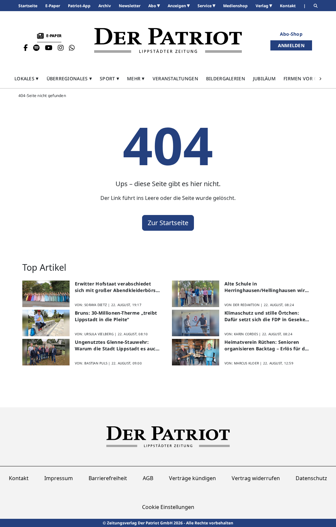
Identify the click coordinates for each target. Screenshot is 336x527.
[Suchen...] (316, 6)
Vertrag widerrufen (256, 478)
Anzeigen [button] (177, 6)
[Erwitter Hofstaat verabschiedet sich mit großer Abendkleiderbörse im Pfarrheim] (46, 294)
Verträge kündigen (192, 478)
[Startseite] (168, 40)
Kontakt (19, 478)
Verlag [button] (262, 6)
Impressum (58, 478)
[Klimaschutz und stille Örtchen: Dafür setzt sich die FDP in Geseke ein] (195, 323)
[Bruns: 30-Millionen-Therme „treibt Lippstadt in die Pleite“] (46, 323)
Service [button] (205, 6)
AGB (148, 478)
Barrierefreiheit (108, 478)
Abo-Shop (291, 34)
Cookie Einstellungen (168, 507)
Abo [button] (152, 6)
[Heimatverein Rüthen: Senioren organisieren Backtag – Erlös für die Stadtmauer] (195, 352)
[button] (26, 78)
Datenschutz (311, 478)
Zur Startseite (168, 222)
